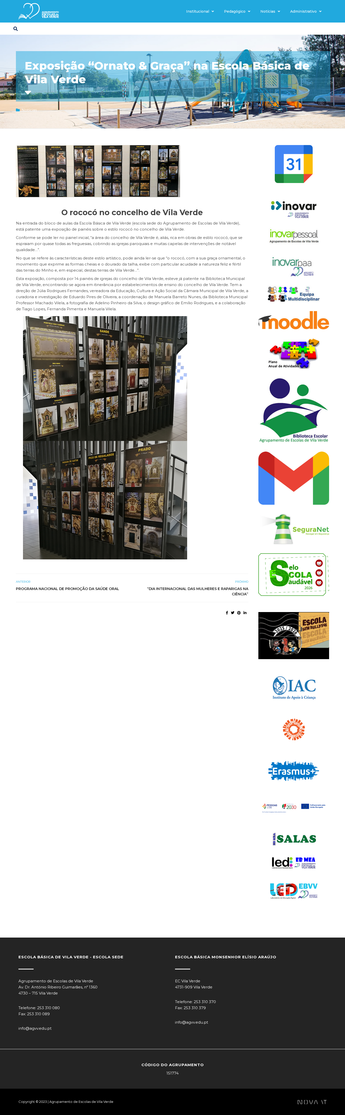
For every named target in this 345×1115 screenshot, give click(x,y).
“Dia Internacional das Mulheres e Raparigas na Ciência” (197, 591)
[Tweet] (232, 613)
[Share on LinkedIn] (245, 613)
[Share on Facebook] (227, 613)
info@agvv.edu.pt (35, 1028)
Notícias (267, 11)
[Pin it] (239, 613)
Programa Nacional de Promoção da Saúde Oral (67, 588)
